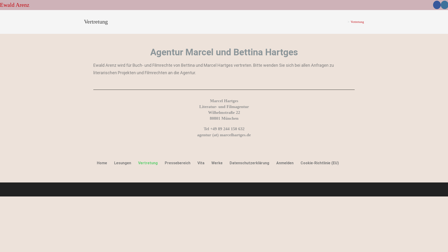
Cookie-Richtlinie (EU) (320, 163)
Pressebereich (177, 163)
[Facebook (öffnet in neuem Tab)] (437, 5)
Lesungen (122, 163)
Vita (200, 163)
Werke (217, 163)
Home (102, 163)
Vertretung (357, 22)
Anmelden (285, 163)
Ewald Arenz (14, 5)
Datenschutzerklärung (249, 163)
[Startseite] (345, 22)
